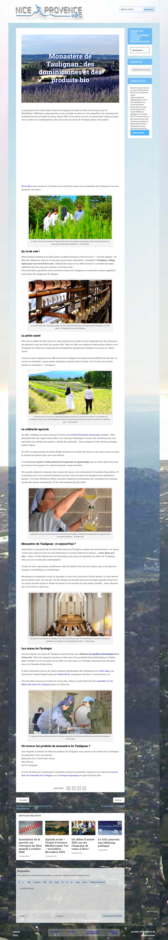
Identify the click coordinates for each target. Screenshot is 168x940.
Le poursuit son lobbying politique (108, 842)
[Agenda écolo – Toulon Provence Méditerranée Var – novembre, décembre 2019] (57, 828)
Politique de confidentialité (92, 932)
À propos (54, 931)
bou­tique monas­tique (69, 775)
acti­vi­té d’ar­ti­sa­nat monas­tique (85, 434)
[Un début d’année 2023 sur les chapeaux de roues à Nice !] (83, 828)
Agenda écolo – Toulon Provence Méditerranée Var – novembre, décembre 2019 (57, 846)
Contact (71, 931)
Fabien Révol (63, 674)
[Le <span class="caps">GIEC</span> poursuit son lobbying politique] (110, 828)
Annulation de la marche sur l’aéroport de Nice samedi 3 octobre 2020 (30, 846)
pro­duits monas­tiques (103, 654)
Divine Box (26, 186)
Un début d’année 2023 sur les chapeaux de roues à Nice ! (83, 844)
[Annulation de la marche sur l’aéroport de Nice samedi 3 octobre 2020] (31, 828)
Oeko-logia (104, 670)
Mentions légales (113, 932)
